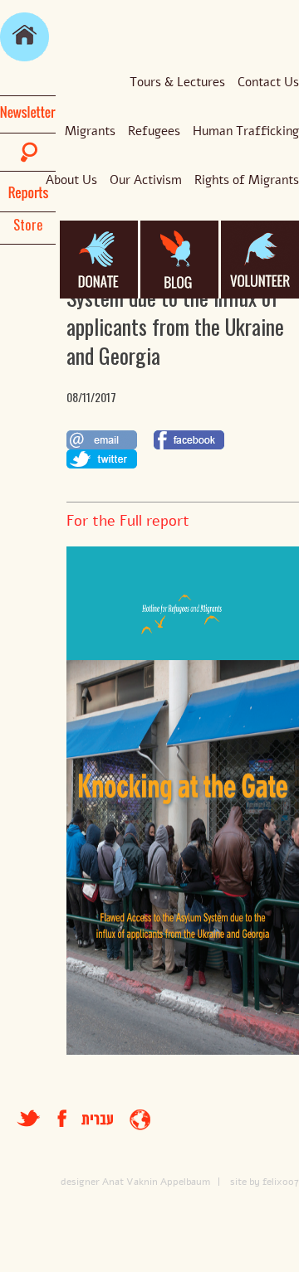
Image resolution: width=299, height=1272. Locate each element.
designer (80, 1181)
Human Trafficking (246, 131)
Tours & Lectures (177, 82)
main (24, 36)
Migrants (90, 131)
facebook (69, 1118)
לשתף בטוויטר (101, 459)
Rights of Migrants (246, 180)
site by (245, 1181)
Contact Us (268, 82)
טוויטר (29, 1118)
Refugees (154, 131)
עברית (97, 1119)
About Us (71, 180)
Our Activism (146, 180)
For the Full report (127, 521)
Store (28, 225)
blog (179, 260)
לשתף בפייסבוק (189, 439)
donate (99, 260)
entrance (140, 1119)
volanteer (260, 260)
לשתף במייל (101, 439)
